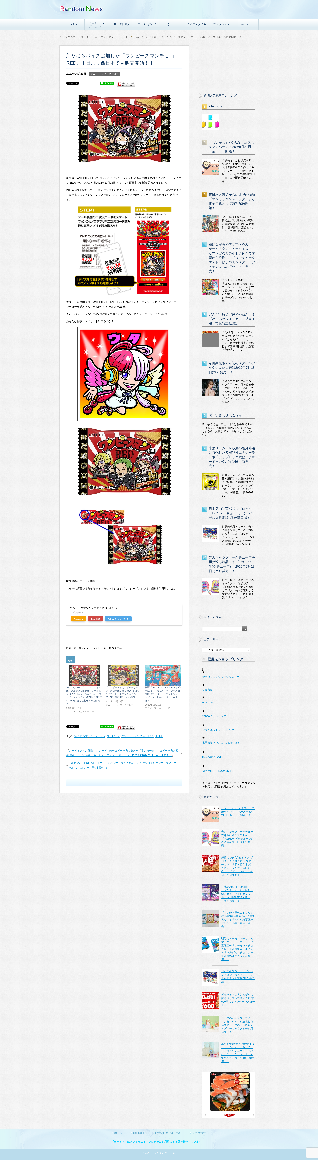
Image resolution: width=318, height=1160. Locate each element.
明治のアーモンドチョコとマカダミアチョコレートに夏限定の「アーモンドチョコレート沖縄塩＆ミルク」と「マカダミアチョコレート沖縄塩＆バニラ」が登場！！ (237, 949)
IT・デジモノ (122, 24)
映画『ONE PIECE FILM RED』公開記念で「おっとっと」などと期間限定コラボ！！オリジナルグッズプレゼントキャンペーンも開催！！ (163, 694)
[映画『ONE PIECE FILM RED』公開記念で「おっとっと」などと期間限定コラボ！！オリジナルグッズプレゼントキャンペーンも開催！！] (163, 675)
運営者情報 (199, 1132)
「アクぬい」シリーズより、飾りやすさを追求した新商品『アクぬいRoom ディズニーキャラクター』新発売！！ (237, 1025)
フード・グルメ (146, 24)
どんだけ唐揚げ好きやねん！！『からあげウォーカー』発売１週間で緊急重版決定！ (232, 319)
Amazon (78, 619)
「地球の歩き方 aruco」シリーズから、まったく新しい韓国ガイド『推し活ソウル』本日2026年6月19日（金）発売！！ (238, 893)
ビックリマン (97, 736)
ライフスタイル (196, 24)
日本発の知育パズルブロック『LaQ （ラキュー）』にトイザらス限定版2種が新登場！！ (231, 513)
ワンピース (113, 736)
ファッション (221, 24)
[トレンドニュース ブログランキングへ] (126, 85)
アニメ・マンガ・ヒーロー (97, 24)
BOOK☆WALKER (213, 756)
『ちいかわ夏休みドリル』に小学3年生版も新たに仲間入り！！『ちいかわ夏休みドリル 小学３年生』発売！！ (238, 919)
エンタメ (72, 24)
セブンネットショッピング (218, 730)
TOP (76, 37)
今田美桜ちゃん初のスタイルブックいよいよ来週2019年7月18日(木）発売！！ (232, 367)
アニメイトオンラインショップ (220, 677)
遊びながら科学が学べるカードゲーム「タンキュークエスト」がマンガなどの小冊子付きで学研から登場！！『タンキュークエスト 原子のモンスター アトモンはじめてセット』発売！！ (232, 257)
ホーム (118, 1132)
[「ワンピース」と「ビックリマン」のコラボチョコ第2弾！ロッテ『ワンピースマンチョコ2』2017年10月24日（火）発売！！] (124, 675)
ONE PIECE (81, 736)
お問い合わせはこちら (225, 415)
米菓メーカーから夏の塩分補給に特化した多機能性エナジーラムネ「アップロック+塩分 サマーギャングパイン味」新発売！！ (232, 457)
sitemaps (246, 24)
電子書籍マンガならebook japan (221, 742)
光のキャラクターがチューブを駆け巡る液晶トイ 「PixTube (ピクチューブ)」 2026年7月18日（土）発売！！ (238, 838)
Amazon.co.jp (210, 702)
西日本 (159, 736)
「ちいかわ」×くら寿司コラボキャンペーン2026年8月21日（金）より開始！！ (231, 147)
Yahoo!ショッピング (214, 716)
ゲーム (172, 24)
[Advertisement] (228, 66)
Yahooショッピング (118, 619)
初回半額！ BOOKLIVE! (217, 770)
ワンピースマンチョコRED (137, 736)
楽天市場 (95, 619)
